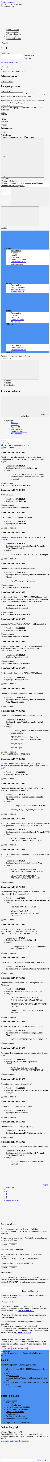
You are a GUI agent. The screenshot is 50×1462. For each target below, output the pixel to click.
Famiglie (15, 427)
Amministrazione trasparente (17, 1418)
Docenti (15, 425)
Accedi (4, 43)
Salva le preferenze (20, 1348)
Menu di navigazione (33, 415)
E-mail (26, 94)
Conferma (13, 181)
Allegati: (9, 470)
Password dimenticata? (9, 62)
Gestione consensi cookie (15, 1416)
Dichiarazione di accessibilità (17, 1409)
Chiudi (4, 119)
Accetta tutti (38, 1315)
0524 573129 (14, 1373)
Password (27, 58)
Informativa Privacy (13, 1405)
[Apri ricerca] (30, 196)
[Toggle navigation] (20, 216)
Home (8, 380)
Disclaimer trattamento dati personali (15, 1441)
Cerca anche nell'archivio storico (16, 445)
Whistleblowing (12, 1414)
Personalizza (6, 1315)
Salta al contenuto (8, 2)
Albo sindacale (17, 434)
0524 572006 (14, 1376)
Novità (8, 383)
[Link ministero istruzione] (11, 4)
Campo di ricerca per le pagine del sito (15, 356)
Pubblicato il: (11, 466)
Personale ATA (18, 429)
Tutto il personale (19, 432)
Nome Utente (29, 55)
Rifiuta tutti (20, 1315)
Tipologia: (10, 468)
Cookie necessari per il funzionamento (16, 1339)
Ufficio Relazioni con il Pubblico (18, 1407)
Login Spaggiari (19, 103)
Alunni (14, 423)
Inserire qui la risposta (30, 1291)
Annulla (4, 181)
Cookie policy (11, 1400)
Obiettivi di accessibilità (15, 1412)
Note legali (10, 1403)
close (4, 227)
